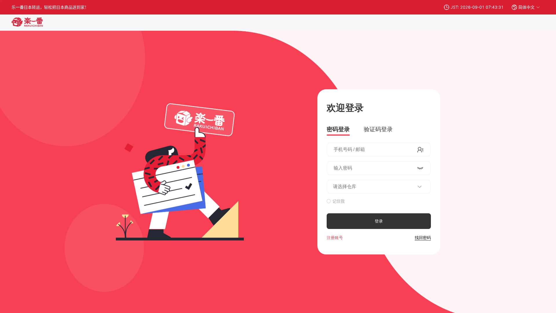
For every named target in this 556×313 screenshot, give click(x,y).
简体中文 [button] (526, 7)
